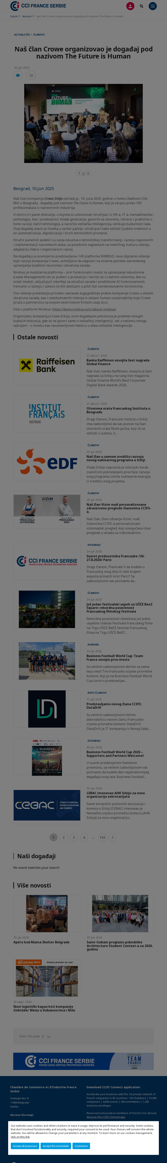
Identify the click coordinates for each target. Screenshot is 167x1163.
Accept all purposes (25, 1146)
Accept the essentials (56, 1146)
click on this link (20, 1137)
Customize (81, 1146)
